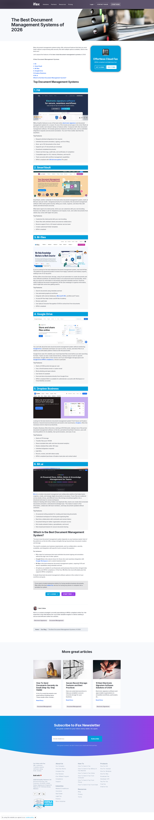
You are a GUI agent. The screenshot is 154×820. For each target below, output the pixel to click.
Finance (58, 799)
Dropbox (78, 423)
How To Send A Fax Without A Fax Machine (87, 769)
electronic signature (69, 123)
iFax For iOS (104, 766)
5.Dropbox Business (39, 73)
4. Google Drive (38, 71)
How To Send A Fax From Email (88, 785)
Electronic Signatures (40, 620)
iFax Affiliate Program (62, 776)
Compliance (59, 779)
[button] (100, 67)
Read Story (39, 700)
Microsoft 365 (61, 296)
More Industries (60, 801)
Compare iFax (60, 771)
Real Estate (59, 793)
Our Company (60, 766)
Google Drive (37, 348)
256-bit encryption (55, 159)
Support (58, 781)
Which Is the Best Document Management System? (49, 78)
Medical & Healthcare (62, 788)
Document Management (56, 620)
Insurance (59, 791)
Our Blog (43, 629)
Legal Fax (59, 796)
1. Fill (34, 64)
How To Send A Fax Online (86, 773)
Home (37, 629)
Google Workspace (42, 561)
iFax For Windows (105, 771)
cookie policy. (30, 817)
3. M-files (36, 68)
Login (91, 4)
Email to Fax (104, 786)
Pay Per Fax (104, 781)
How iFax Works (61, 768)
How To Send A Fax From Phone (86, 781)
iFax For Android (105, 768)
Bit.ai (35, 494)
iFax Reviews (60, 774)
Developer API (104, 779)
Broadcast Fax (104, 776)
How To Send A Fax (84, 766)
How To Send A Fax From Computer (86, 776)
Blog (79, 791)
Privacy (80, 794)
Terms (80, 797)
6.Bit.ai (35, 75)
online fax (50, 585)
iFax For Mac (104, 774)
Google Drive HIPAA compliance (43, 359)
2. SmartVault (37, 66)
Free (103, 784)
